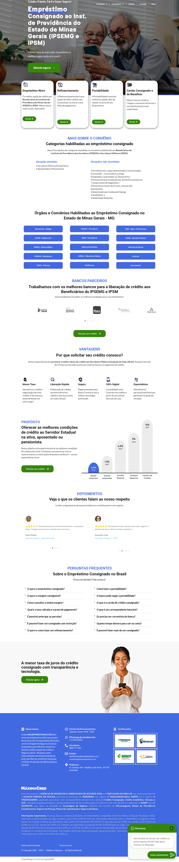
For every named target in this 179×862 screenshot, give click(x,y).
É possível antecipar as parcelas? (44, 616)
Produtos (100, 4)
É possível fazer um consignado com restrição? (52, 623)
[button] (24, 310)
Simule (131, 4)
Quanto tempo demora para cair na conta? (119, 623)
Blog (153, 4)
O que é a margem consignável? (44, 595)
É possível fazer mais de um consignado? (118, 630)
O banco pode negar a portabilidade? (116, 595)
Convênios (116, 4)
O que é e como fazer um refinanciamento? (50, 630)
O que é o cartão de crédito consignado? (118, 602)
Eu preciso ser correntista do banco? (116, 616)
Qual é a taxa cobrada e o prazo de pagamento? (52, 609)
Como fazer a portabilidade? (111, 588)
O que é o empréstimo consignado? (46, 588)
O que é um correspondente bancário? (117, 609)
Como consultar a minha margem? (45, 602)
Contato (142, 4)
